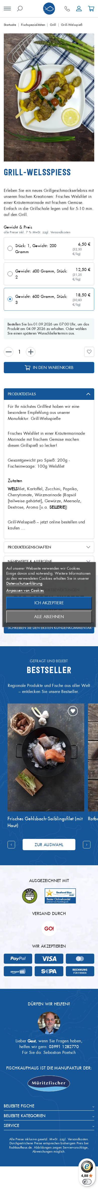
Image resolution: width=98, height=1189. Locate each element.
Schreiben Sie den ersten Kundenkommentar (50, 627)
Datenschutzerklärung (24, 583)
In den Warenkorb (53, 367)
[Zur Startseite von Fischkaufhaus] (49, 9)
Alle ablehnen (49, 616)
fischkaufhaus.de (20, 1147)
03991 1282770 (64, 1046)
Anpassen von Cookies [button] (25, 590)
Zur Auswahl (49, 844)
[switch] (86, 1181)
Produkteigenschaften (29, 547)
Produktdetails (22, 394)
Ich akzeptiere (49, 603)
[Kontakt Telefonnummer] (67, 8)
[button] (89, 352)
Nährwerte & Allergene (30, 561)
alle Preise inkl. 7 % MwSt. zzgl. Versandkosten (37, 232)
